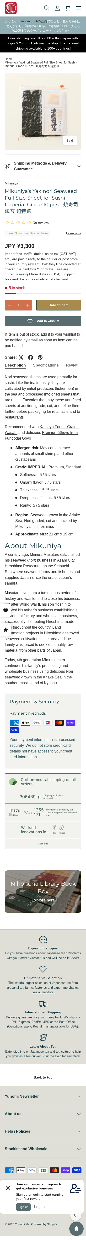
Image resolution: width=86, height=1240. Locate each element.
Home (9, 59)
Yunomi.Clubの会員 (33, 21)
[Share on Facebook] (30, 357)
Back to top (43, 1077)
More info (43, 843)
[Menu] (78, 8)
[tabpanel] (43, 530)
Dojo (58, 1056)
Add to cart (59, 305)
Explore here (43, 900)
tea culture (63, 1051)
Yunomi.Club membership (38, 43)
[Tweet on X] (21, 357)
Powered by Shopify (44, 1224)
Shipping (68, 274)
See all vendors (42, 992)
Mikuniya (11, 183)
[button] (68, 8)
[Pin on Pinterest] (40, 357)
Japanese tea (39, 1051)
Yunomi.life (22, 1224)
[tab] (15, 365)
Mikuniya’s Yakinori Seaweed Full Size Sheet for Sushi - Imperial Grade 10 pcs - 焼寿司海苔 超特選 (41, 64)
